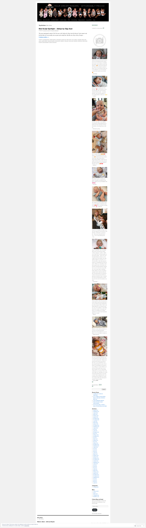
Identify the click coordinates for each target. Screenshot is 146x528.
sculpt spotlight (45, 42)
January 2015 (95, 456)
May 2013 (95, 481)
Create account (95, 491)
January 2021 (95, 417)
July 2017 (95, 437)
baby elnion (69, 39)
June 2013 (95, 480)
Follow (94, 510)
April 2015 (95, 452)
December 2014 (96, 458)
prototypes (80, 41)
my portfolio (88, 20)
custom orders (63, 20)
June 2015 (95, 450)
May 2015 (95, 451)
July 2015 (95, 448)
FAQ (69, 20)
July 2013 (95, 478)
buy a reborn (74, 39)
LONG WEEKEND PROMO (98, 400)
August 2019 (95, 428)
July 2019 (95, 429)
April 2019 (95, 430)
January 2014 (95, 473)
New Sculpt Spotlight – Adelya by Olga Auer (56, 29)
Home (40, 20)
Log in (94, 492)
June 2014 (95, 466)
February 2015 (96, 455)
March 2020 (95, 422)
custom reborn (44, 41)
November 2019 (96, 425)
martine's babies (51, 41)
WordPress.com (96, 496)
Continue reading (44, 37)
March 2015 (95, 454)
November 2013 (96, 476)
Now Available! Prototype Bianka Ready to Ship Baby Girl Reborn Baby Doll (99, 398)
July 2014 (95, 465)
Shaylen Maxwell (54, 30)
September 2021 (96, 411)
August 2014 (95, 463)
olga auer (66, 41)
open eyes (71, 41)
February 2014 (96, 471)
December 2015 (96, 444)
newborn (62, 41)
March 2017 (95, 439)
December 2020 (96, 418)
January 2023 (95, 410)
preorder (75, 41)
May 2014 (95, 467)
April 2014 (95, 469)
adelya (54, 39)
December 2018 (96, 432)
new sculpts (57, 41)
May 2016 (95, 441)
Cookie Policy (26, 525)
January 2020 (95, 423)
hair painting (74, 20)
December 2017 (96, 436)
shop (94, 20)
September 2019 (96, 426)
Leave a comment (52, 42)
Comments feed (96, 495)
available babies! (55, 20)
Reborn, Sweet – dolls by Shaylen (46, 521)
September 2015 (96, 445)
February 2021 (96, 415)
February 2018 (96, 434)
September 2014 (96, 462)
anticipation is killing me (61, 39)
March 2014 (95, 470)
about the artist (46, 20)
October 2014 (95, 460)
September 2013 (96, 477)
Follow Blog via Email (97, 499)
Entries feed (95, 493)
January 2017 (95, 440)
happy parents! (81, 20)
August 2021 (95, 412)
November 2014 (96, 459)
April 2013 (95, 482)
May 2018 (95, 433)
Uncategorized (46, 39)
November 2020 (96, 419)
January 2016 (95, 443)
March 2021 (95, 414)
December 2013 (96, 474)
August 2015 (95, 447)
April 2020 (95, 421)
